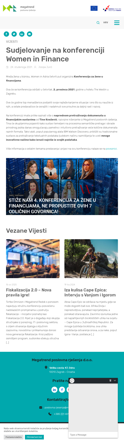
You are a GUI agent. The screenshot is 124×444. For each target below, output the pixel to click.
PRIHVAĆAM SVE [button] (34, 437)
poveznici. (111, 148)
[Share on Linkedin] (21, 34)
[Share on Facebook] (6, 34)
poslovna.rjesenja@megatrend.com (65, 407)
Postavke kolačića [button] (14, 437)
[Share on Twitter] (14, 34)
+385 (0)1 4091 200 (65, 413)
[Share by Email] (29, 34)
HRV (105, 22)
